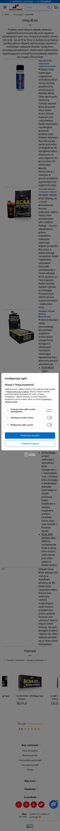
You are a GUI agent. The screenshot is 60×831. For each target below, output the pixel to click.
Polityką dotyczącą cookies (17, 392)
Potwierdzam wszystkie (30, 435)
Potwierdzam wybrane (30, 444)
